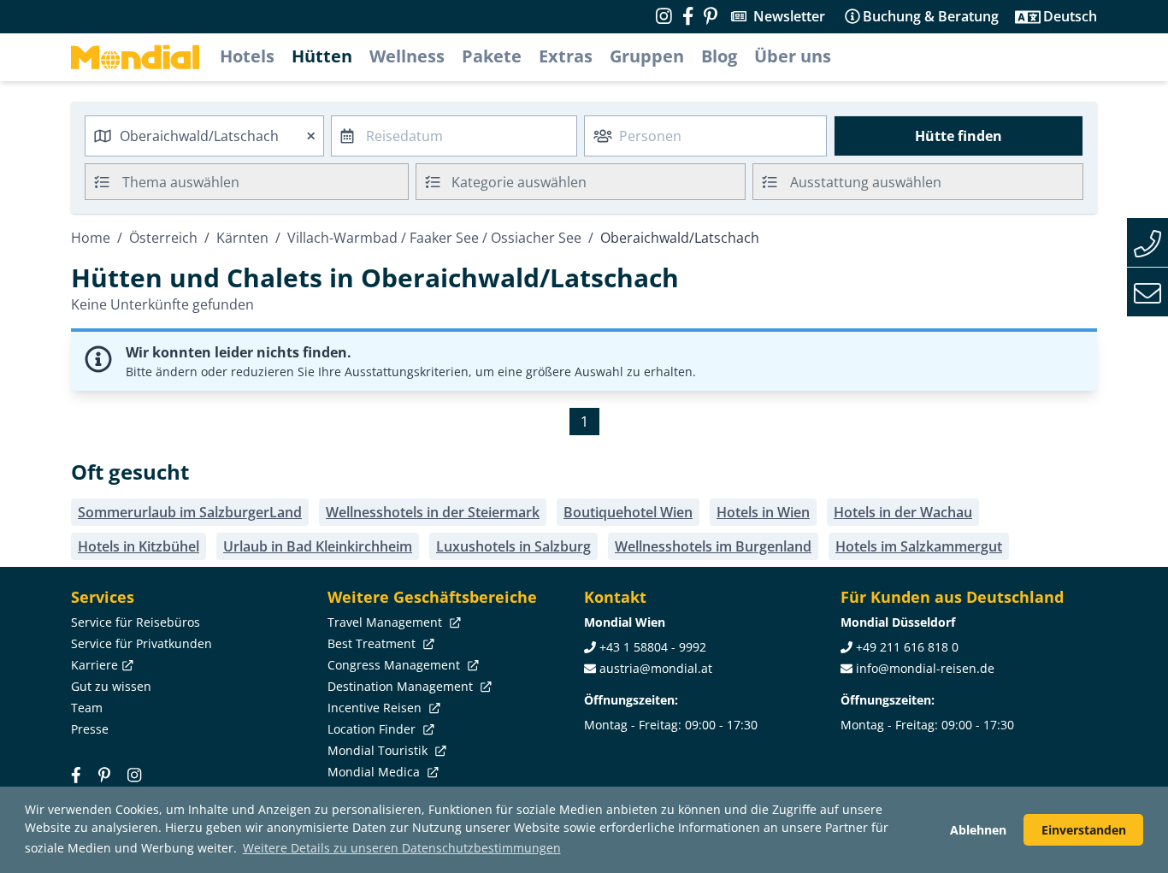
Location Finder (373, 729)
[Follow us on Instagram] (664, 16)
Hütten (322, 56)
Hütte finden (958, 136)
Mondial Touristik (379, 750)
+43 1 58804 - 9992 (652, 647)
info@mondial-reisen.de (925, 668)
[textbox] (581, 179)
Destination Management (401, 686)
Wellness (407, 56)
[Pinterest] (710, 16)
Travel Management (386, 622)
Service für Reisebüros (135, 622)
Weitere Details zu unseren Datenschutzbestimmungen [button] (402, 848)
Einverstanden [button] (1083, 830)
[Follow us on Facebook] (687, 16)
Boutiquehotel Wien (628, 512)
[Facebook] (76, 774)
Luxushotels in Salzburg (513, 546)
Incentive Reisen (376, 707)
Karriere (94, 665)
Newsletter (789, 16)
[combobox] (204, 135)
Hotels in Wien (763, 512)
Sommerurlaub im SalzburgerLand (190, 512)
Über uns (792, 56)
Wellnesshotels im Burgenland (713, 546)
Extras (566, 56)
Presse (90, 729)
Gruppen (647, 56)
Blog (719, 56)
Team (87, 707)
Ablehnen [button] (978, 830)
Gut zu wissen (111, 686)
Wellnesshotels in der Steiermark (433, 512)
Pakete (492, 56)
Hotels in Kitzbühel (138, 546)
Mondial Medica (375, 772)
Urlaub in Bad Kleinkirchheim (317, 546)
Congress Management (395, 665)
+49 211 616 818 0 (907, 647)
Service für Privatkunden (141, 643)
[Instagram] (134, 774)
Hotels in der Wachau (903, 512)
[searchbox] (267, 181)
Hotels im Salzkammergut (918, 546)
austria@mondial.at (655, 668)
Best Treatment (373, 643)
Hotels (247, 56)
